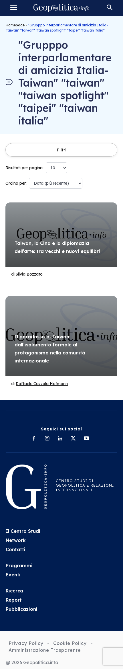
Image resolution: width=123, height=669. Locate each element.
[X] (73, 439)
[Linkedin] (60, 439)
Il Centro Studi (23, 531)
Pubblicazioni (21, 609)
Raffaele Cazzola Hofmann (42, 383)
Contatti (15, 549)
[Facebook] (34, 439)
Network (16, 540)
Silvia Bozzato (29, 274)
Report (14, 600)
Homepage (15, 25)
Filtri (61, 150)
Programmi (19, 565)
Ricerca (14, 591)
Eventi (13, 575)
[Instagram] (47, 439)
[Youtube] (86, 439)
